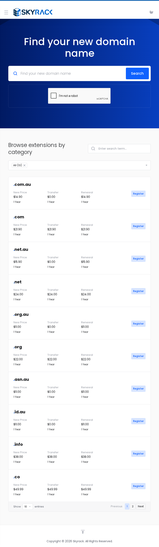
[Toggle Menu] (5, 12)
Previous (116, 506)
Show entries (28, 507)
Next (141, 506)
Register (138, 193)
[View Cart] (151, 12)
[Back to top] (83, 531)
